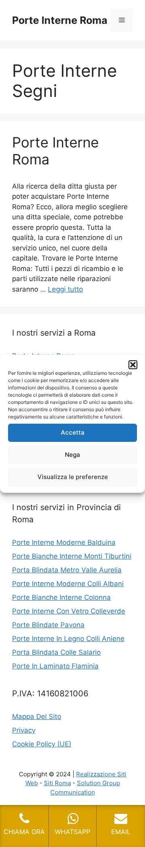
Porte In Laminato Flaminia (55, 666)
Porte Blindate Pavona (48, 625)
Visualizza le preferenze (72, 477)
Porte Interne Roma (60, 20)
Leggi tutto (65, 289)
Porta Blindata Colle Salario (56, 652)
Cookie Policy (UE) (41, 744)
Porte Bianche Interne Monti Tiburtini (71, 556)
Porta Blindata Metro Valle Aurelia (67, 570)
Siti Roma (57, 783)
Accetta (73, 432)
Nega (72, 454)
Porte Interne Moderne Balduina (64, 542)
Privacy (23, 730)
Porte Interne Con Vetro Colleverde (68, 611)
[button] (133, 365)
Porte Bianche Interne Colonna (61, 597)
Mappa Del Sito (36, 716)
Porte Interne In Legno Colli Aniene (68, 639)
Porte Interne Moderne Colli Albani (68, 584)
